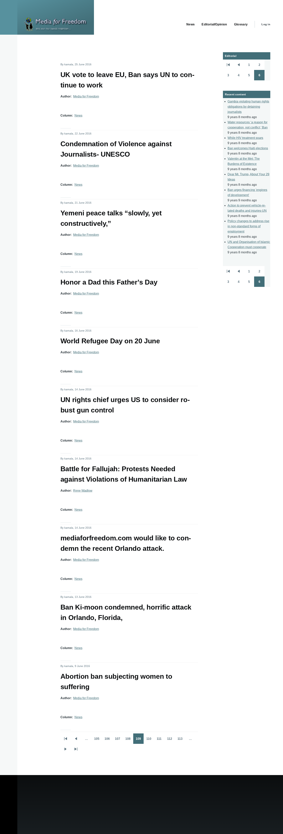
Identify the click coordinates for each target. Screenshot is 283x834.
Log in (265, 24)
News (78, 115)
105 (98, 740)
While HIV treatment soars (245, 137)
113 (181, 740)
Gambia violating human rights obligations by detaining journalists (248, 106)
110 (150, 740)
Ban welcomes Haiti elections (248, 148)
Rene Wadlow (82, 490)
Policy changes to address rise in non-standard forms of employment (248, 226)
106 (108, 740)
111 (160, 740)
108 (129, 740)
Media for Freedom (86, 96)
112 (171, 740)
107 (119, 740)
